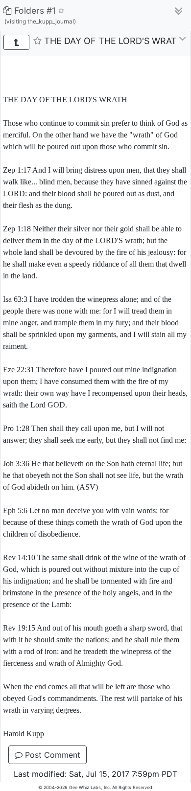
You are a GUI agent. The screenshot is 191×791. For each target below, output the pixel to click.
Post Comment (51, 755)
